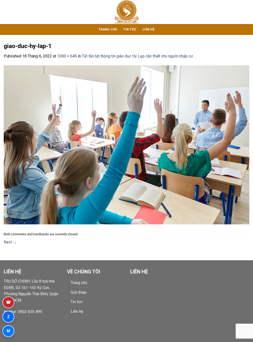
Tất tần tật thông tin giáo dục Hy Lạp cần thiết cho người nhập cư (137, 56)
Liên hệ (148, 29)
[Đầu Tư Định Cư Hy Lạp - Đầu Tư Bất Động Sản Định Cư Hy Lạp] (126, 12)
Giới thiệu (78, 292)
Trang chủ (108, 29)
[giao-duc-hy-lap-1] (126, 144)
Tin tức (129, 29)
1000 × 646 (67, 56)
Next (10, 242)
